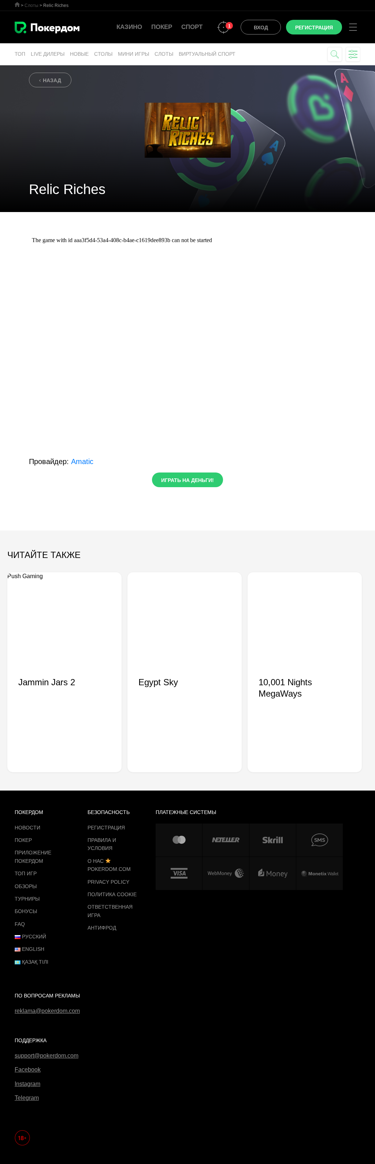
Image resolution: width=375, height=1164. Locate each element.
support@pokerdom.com (46, 1055)
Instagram (27, 1084)
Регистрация (106, 828)
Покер (161, 26)
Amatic (82, 461)
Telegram (27, 1098)
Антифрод (102, 928)
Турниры (27, 899)
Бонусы (26, 911)
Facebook (28, 1069)
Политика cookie (112, 894)
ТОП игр (26, 873)
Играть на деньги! (187, 480)
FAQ (20, 924)
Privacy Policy (108, 882)
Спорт (192, 26)
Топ (20, 54)
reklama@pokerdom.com (47, 1011)
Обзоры (26, 886)
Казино (129, 26)
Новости (27, 828)
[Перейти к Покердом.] (17, 4)
